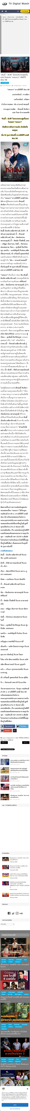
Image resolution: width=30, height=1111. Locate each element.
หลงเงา (6, 740)
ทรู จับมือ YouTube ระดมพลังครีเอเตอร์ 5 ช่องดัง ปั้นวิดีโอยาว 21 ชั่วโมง (19, 787)
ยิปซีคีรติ (26, 738)
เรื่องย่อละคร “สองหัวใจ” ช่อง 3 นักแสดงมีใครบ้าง (19, 796)
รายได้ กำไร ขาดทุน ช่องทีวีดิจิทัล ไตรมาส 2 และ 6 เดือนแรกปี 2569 (19, 875)
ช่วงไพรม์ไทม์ (19, 959)
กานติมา (16, 738)
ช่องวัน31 (3, 994)
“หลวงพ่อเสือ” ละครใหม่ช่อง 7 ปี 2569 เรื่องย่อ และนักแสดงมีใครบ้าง (14, 1033)
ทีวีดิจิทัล (21, 738)
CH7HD (10, 1024)
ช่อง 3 (25, 959)
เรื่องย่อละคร (17, 962)
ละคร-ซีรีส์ (4, 962)
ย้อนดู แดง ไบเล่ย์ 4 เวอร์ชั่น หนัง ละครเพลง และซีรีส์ (19, 867)
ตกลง (15, 1105)
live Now (24, 11)
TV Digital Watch (17, 85)
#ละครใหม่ (4, 959)
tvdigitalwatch (10, 738)
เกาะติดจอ (10, 962)
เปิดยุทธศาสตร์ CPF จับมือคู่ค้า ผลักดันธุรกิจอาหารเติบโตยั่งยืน (19, 769)
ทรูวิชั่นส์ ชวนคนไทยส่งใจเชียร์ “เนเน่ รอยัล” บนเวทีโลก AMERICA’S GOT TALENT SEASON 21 (19, 884)
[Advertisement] (15, 38)
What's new (11, 959)
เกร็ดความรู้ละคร (18, 994)
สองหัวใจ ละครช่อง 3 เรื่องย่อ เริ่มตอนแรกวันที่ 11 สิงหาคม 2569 (15, 1065)
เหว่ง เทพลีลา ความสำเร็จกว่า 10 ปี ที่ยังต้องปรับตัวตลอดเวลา (19, 761)
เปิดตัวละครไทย (18, 1027)
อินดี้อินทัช (10, 740)
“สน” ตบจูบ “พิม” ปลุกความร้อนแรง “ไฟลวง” (26, 742)
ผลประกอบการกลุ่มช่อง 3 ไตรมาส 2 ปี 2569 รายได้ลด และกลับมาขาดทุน (19, 894)
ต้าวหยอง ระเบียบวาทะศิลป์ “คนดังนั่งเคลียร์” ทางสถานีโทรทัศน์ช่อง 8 (5, 742)
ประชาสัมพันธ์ (5, 82)
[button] (27, 1089)
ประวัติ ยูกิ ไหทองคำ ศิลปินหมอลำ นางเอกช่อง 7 (19, 778)
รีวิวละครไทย (24, 1024)
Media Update (11, 992)
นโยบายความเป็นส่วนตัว (15, 1108)
